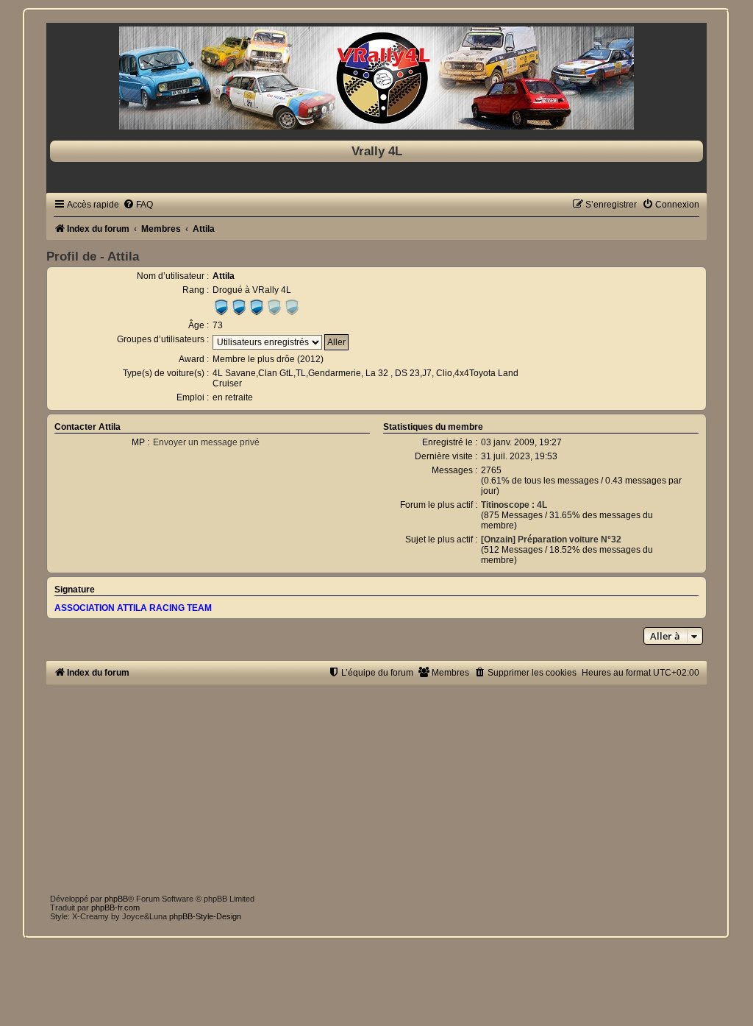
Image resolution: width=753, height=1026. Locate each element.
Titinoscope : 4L (514, 505)
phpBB (116, 898)
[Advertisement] (376, 787)
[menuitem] (138, 204)
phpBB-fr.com (115, 907)
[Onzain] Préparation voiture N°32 (551, 539)
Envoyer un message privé (206, 442)
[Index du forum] (376, 78)
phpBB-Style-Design (205, 916)
